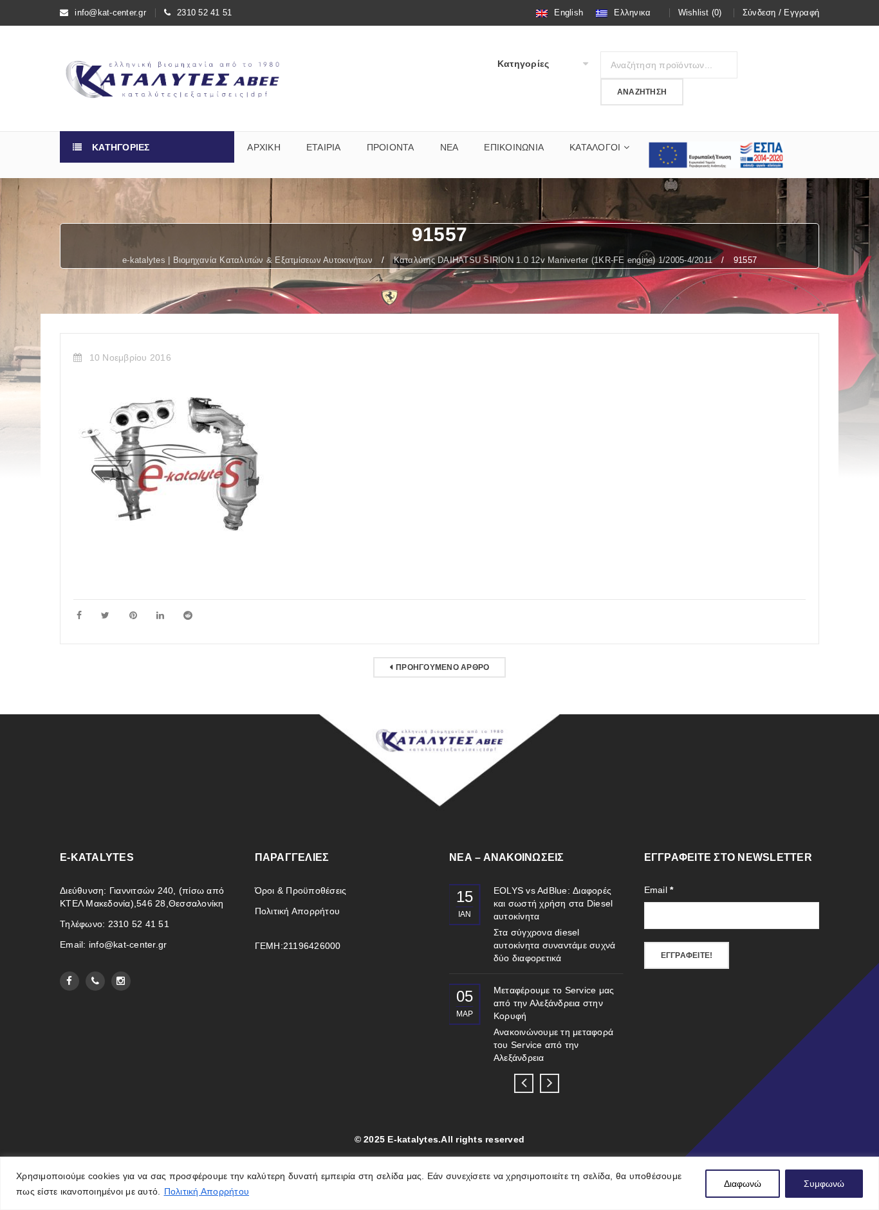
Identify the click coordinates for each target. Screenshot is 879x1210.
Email (659, 890)
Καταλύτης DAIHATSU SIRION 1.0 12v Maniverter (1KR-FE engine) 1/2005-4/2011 (553, 260)
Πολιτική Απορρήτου (207, 1191)
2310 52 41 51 (204, 12)
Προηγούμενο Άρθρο (442, 667)
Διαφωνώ (742, 1183)
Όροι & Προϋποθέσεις (301, 890)
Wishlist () (700, 12)
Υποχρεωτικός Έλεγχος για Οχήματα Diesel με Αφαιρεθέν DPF (575, 903)
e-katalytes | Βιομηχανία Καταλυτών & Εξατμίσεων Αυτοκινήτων (247, 260)
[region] (439, 1183)
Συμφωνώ (824, 1183)
